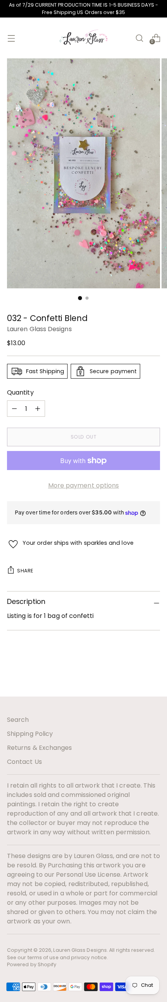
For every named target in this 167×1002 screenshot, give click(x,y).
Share (25, 570)
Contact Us (24, 761)
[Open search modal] (139, 38)
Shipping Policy (30, 733)
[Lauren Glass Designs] (83, 38)
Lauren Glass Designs (39, 329)
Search (18, 719)
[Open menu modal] (11, 38)
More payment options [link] (83, 485)
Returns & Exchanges (39, 747)
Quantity (20, 392)
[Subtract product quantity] (38, 408)
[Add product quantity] (14, 408)
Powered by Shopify (31, 964)
